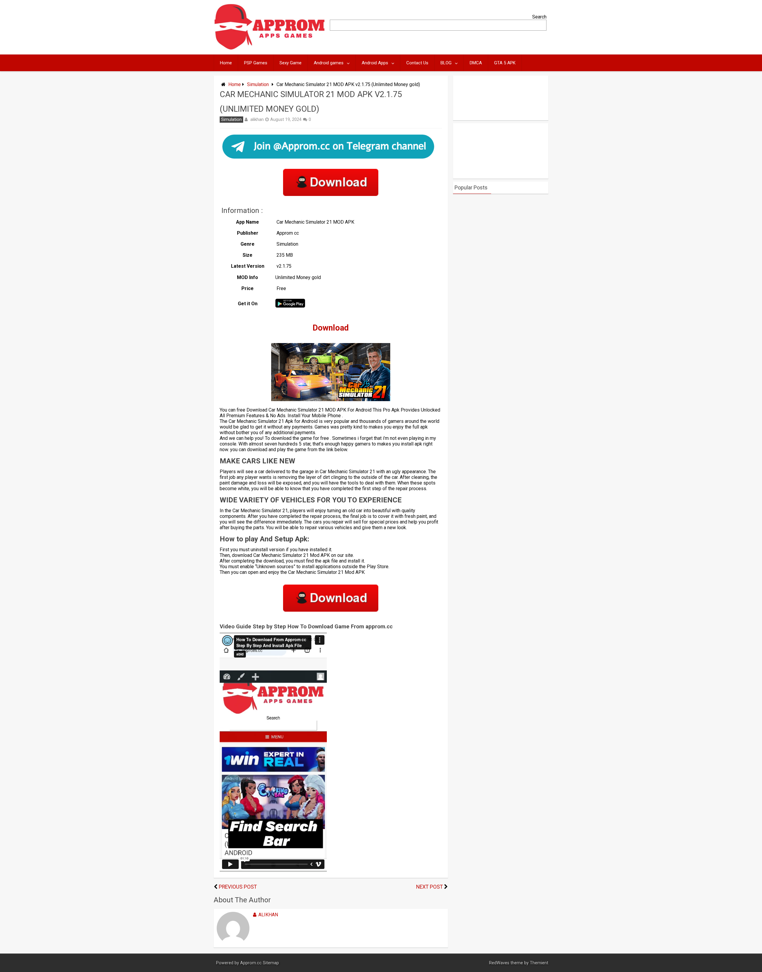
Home (226, 63)
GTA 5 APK (505, 63)
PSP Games (255, 63)
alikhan (257, 119)
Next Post (429, 887)
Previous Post (238, 887)
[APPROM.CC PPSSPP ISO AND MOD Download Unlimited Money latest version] (270, 48)
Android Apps (375, 63)
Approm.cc (251, 962)
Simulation (258, 84)
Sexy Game (290, 63)
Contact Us (417, 63)
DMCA (476, 63)
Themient (539, 962)
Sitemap (271, 962)
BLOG (446, 63)
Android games (328, 63)
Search (539, 17)
